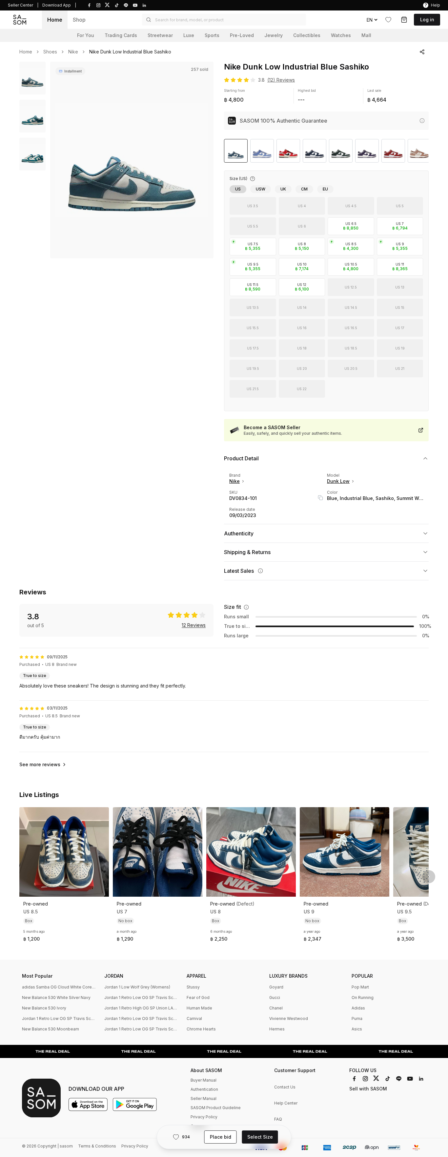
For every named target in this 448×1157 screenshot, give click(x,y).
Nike (73, 51)
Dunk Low (338, 481)
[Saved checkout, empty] (404, 19)
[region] (131, 160)
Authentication (204, 1089)
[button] (224, 20)
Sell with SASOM (368, 1088)
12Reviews (194, 625)
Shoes (50, 51)
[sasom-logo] (19, 20)
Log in (427, 19)
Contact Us (284, 1087)
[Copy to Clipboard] (320, 497)
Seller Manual (203, 1098)
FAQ (278, 1119)
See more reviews (39, 764)
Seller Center (20, 5)
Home (54, 19)
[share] (422, 51)
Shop (79, 19)
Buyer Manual (203, 1080)
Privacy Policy (204, 1116)
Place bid (220, 1137)
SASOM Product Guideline (216, 1107)
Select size (260, 1137)
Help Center (285, 1103)
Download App (56, 5)
